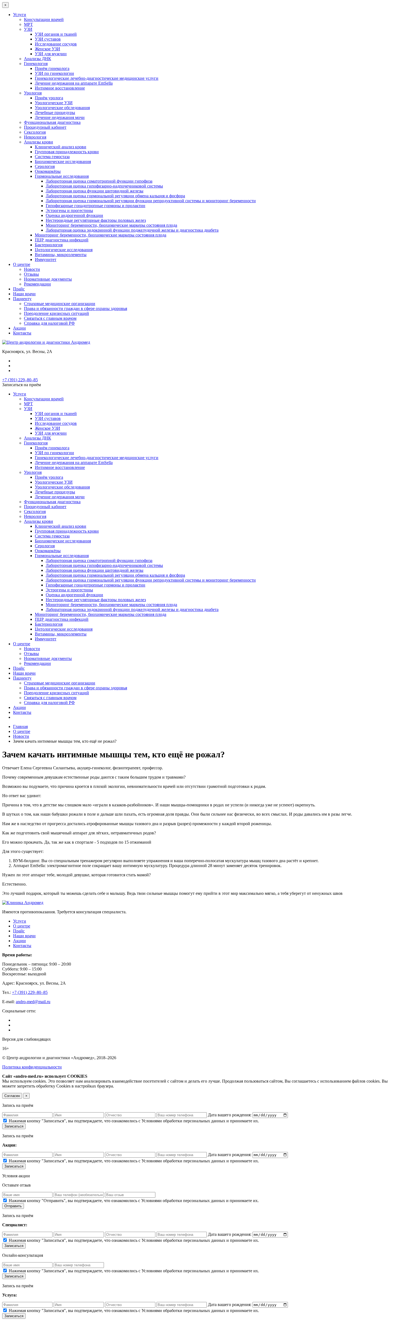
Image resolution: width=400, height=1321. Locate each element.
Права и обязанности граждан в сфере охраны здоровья (75, 308)
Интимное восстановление (60, 88)
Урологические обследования (62, 107)
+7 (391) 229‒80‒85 (20, 379)
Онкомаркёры (48, 171)
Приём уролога (49, 98)
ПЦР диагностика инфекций (61, 240)
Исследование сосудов (56, 44)
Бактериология (49, 244)
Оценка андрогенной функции (74, 215)
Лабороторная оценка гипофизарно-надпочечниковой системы (104, 186)
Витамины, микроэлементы (61, 254)
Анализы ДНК (37, 58)
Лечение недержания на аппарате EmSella (74, 83)
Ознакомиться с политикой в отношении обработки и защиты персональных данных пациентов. (205, 1086)
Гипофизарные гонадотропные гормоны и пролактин (95, 205)
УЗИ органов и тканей (56, 34)
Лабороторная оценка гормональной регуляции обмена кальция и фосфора (115, 195)
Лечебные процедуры (55, 112)
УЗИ (28, 29)
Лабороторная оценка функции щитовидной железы (94, 191)
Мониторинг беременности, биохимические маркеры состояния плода (111, 225)
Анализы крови (38, 142)
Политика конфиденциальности (32, 1067)
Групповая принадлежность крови (67, 151)
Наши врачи (24, 293)
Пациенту (22, 298)
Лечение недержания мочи (60, 117)
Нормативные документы (48, 279)
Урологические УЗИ (54, 102)
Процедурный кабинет (45, 127)
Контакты (22, 333)
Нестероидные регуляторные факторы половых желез (96, 220)
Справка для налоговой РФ (49, 323)
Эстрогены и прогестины (69, 210)
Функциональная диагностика (52, 122)
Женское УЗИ (47, 49)
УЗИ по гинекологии (54, 73)
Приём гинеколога (52, 68)
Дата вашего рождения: (230, 1115)
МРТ (28, 24)
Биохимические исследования (63, 161)
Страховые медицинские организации (59, 303)
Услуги (19, 14)
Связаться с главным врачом (50, 318)
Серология (45, 166)
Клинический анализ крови (60, 147)
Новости (32, 269)
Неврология (35, 137)
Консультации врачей (44, 19)
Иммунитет (45, 259)
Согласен (12, 1096)
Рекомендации (37, 284)
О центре (21, 264)
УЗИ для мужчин (51, 53)
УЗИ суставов (48, 39)
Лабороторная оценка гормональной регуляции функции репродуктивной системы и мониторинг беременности (151, 200)
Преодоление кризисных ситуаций (56, 313)
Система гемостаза (52, 156)
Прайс (19, 289)
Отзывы (31, 274)
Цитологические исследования (64, 249)
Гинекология (36, 63)
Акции (19, 328)
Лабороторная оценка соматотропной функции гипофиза (99, 181)
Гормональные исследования (62, 176)
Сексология (35, 132)
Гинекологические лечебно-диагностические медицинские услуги (96, 78)
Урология (33, 93)
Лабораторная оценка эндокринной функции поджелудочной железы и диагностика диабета (132, 230)
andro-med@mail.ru (33, 1001)
